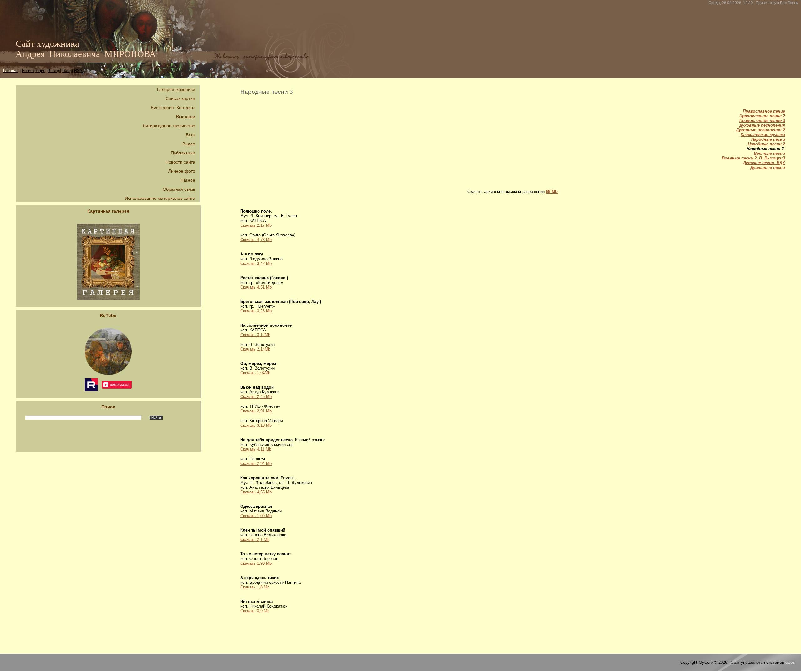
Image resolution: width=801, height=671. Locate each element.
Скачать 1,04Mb (255, 373)
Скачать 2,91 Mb (256, 411)
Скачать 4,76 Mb (256, 239)
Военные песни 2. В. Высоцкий (753, 158)
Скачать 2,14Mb (255, 349)
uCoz (790, 662)
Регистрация (33, 70)
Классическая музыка (763, 134)
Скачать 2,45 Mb (256, 396)
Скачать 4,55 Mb (256, 492)
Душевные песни (767, 167)
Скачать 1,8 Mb (254, 587)
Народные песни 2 (766, 144)
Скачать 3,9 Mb (254, 610)
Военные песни (769, 153)
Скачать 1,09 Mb (256, 515)
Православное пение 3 (762, 120)
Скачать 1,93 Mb (256, 563)
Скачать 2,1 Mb (254, 539)
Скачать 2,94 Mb (256, 463)
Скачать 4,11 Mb (255, 449)
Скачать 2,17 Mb (256, 225)
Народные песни (768, 139)
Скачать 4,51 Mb (256, 287)
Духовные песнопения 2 (760, 130)
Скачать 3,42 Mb (256, 263)
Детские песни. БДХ (764, 162)
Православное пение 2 (762, 116)
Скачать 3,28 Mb (256, 311)
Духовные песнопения (762, 125)
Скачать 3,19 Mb (256, 425)
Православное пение (764, 111)
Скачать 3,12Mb (255, 334)
